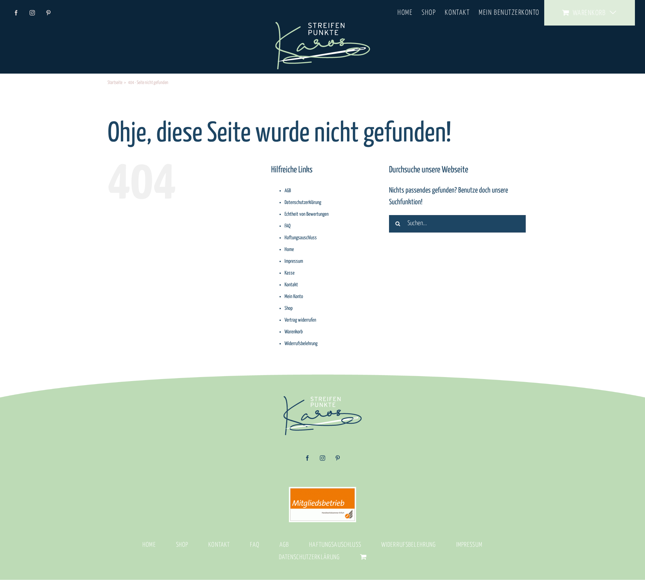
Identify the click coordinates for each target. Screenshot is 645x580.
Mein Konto (294, 296)
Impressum (294, 261)
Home (289, 249)
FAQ (288, 226)
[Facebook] (307, 460)
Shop (289, 308)
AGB (288, 190)
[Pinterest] (338, 460)
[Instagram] (322, 460)
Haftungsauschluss (301, 237)
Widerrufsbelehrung (301, 343)
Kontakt (291, 284)
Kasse (290, 273)
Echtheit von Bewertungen (307, 214)
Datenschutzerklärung (303, 202)
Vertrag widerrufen (300, 320)
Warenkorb (294, 331)
